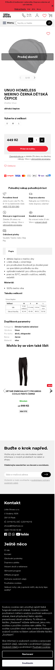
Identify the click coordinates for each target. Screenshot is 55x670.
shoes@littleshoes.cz (13, 526)
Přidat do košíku (27, 149)
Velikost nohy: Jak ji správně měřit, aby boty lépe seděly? (26, 588)
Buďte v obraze (5, 534)
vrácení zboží (41, 222)
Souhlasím (27, 663)
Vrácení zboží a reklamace (15, 566)
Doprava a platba (11, 562)
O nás (7, 550)
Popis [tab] (11, 251)
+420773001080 (14, 534)
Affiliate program (11, 575)
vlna (17, 340)
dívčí (17, 333)
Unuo (17, 330)
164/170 (23, 411)
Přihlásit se (46, 474)
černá (17, 337)
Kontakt (7, 554)
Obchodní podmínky (13, 558)
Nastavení (27, 654)
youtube (22, 534)
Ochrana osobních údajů (15, 579)
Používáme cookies (12, 583)
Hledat (49, 22)
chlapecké (25, 333)
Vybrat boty (20, 9)
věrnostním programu (40, 159)
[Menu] (5, 23)
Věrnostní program (12, 571)
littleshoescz (9, 534)
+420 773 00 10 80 (12, 530)
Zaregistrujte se (16, 156)
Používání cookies (41, 647)
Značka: (10, 103)
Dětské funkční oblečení (26, 327)
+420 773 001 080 (11, 206)
